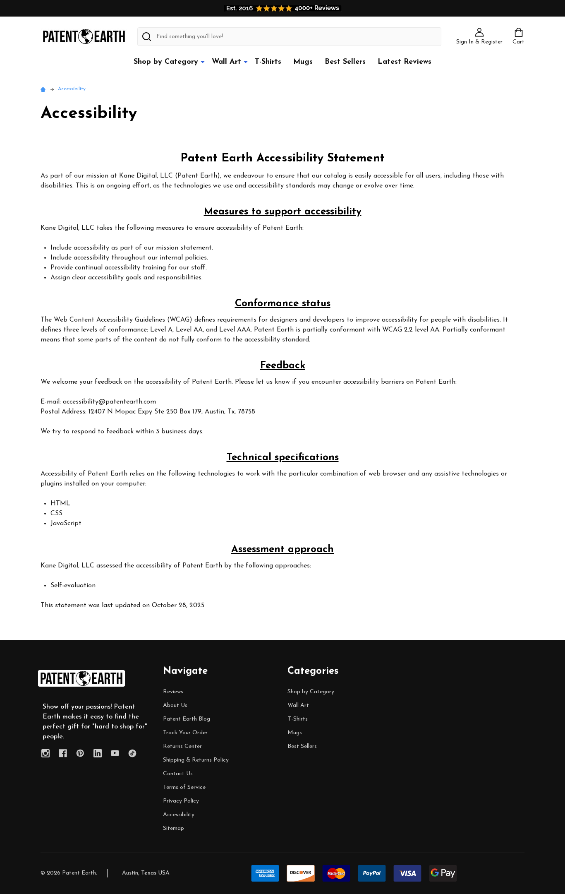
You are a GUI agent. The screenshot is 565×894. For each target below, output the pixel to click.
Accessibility (178, 815)
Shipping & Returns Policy (196, 760)
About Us (175, 705)
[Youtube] (115, 753)
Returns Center (182, 746)
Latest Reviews (404, 62)
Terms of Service (184, 787)
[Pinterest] (80, 753)
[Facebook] (62, 753)
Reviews (173, 692)
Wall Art (226, 62)
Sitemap (173, 828)
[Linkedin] (97, 753)
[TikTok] (132, 753)
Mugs (303, 62)
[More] (203, 61)
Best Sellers (345, 62)
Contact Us (178, 774)
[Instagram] (45, 753)
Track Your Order (185, 733)
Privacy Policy (181, 801)
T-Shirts (268, 62)
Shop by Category (166, 62)
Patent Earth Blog (186, 719)
